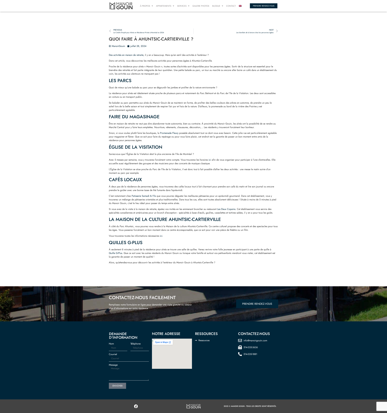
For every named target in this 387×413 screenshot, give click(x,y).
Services (182, 5)
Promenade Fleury (169, 133)
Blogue (216, 5)
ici (210, 160)
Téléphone (135, 344)
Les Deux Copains (226, 209)
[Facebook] (136, 406)
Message (113, 365)
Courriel (113, 354)
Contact (231, 5)
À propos (145, 5)
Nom (111, 344)
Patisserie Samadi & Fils (144, 196)
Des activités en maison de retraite (126, 55)
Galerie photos (200, 5)
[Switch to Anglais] (240, 5)
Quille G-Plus (115, 253)
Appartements (163, 5)
